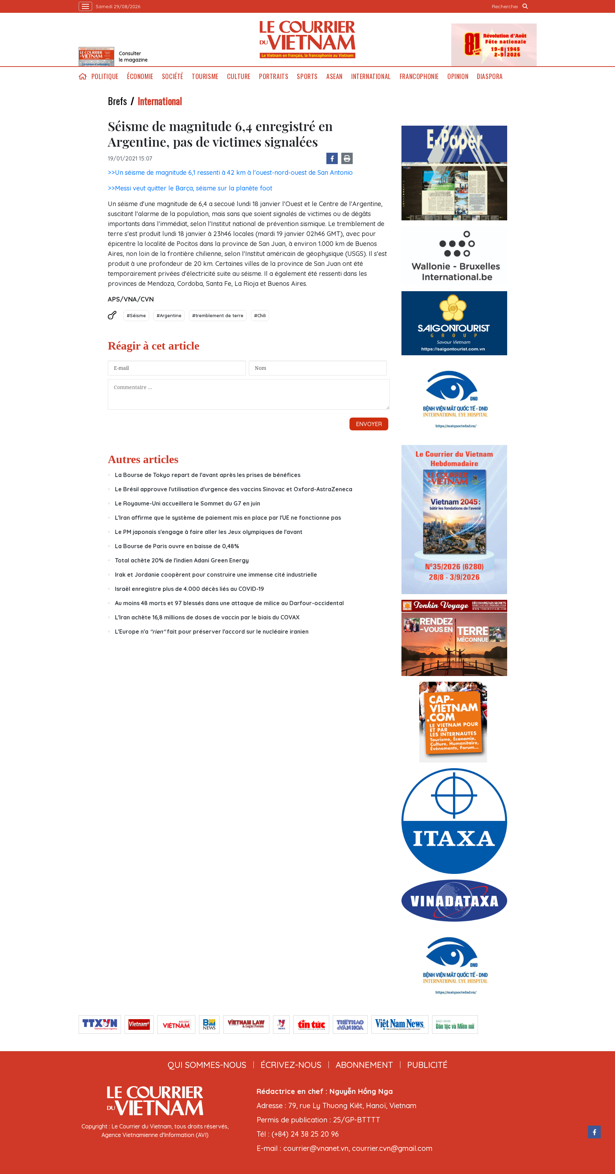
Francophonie (419, 76)
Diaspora (490, 76)
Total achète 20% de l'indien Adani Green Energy (182, 560)
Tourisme (205, 76)
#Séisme (136, 315)
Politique (105, 76)
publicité (427, 1064)
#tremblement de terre (217, 315)
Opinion (457, 76)
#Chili (260, 315)
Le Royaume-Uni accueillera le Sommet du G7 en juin (187, 503)
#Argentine (169, 315)
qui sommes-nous (207, 1064)
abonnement (364, 1064)
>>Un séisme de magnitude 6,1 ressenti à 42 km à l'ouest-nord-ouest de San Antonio (230, 172)
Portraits (273, 76)
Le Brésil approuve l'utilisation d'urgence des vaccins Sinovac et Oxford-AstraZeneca (233, 489)
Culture (239, 76)
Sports (307, 76)
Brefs (117, 101)
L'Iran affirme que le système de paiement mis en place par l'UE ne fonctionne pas (228, 517)
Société (172, 76)
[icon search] (525, 6)
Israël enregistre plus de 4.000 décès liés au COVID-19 (189, 588)
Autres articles (143, 459)
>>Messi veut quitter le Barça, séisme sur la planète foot (190, 188)
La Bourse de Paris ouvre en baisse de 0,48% (177, 546)
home (83, 76)
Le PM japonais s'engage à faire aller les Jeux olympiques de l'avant (209, 531)
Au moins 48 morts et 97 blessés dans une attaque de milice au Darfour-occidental (229, 603)
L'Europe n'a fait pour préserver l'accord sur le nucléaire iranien (212, 631)
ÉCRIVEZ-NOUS (291, 1064)
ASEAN (334, 76)
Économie (140, 76)
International (371, 76)
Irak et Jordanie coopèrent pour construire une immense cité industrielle (216, 574)
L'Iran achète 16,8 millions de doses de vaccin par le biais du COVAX (207, 617)
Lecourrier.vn (307, 39)
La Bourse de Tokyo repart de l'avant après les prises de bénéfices (207, 474)
